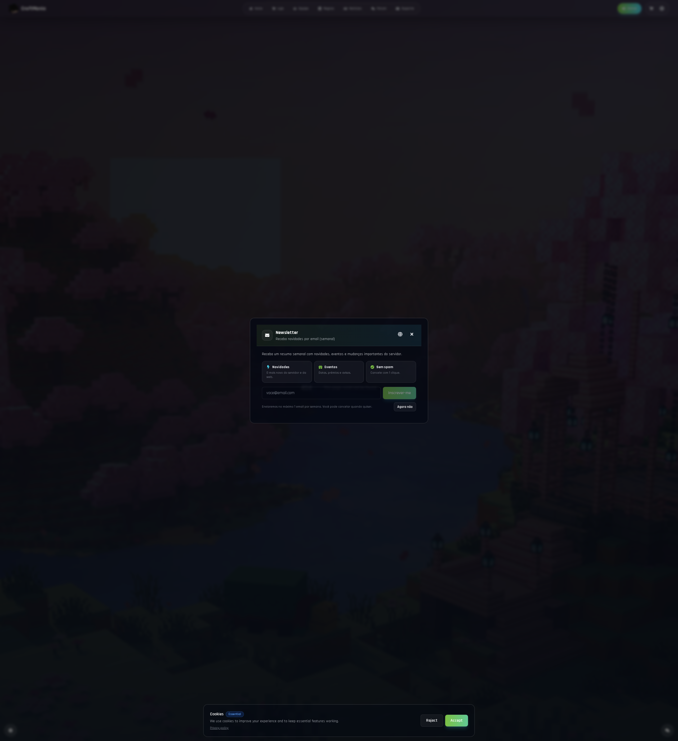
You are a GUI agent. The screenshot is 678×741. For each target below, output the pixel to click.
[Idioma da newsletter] (400, 334)
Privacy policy (219, 728)
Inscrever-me (399, 393)
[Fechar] (412, 334)
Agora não (405, 406)
